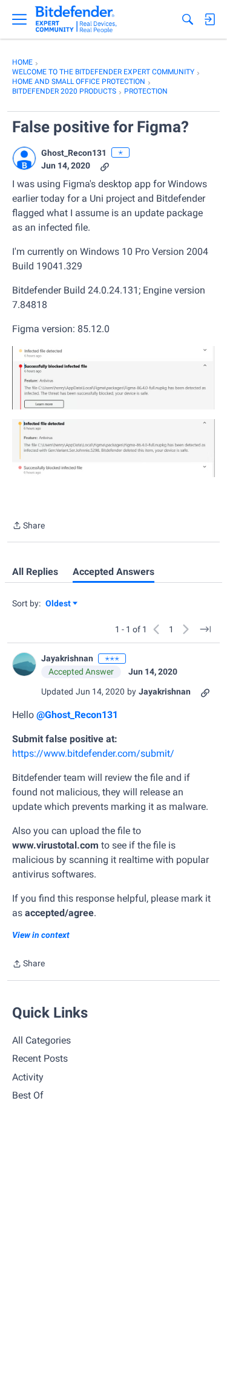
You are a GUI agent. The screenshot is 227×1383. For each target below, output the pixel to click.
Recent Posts (40, 1058)
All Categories (41, 1040)
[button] (24, 158)
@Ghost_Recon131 (77, 714)
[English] (76, 19)
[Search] (188, 19)
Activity (28, 1077)
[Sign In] (209, 19)
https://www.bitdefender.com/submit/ (93, 753)
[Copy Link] (104, 165)
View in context (41, 935)
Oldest (58, 604)
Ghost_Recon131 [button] (74, 153)
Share (28, 527)
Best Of (28, 1095)
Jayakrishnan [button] (67, 658)
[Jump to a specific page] (205, 629)
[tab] (35, 572)
